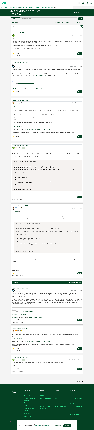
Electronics (27, 402)
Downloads (73, 395)
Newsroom (57, 403)
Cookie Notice (46, 425)
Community (6, 7)
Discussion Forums (14, 7)
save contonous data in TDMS (19, 33)
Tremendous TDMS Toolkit (40, 75)
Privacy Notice (38, 425)
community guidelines (31, 129)
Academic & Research (29, 395)
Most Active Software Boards (26, 7)
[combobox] (48, 18)
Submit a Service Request (76, 406)
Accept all (67, 425)
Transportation (27, 416)
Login (79, 12)
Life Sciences (27, 410)
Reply (79, 53)
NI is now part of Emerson (61, 395)
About (56, 398)
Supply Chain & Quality (60, 406)
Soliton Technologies (17, 126)
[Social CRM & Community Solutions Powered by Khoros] (80, 381)
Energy (26, 405)
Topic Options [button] (14, 22)
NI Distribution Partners (45, 395)
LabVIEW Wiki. (23, 86)
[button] (13, 53)
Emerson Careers (59, 401)
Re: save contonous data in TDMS (20, 62)
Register (73, 12)
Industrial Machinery (29, 408)
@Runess (16, 106)
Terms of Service (43, 403)
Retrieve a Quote (43, 401)
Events (56, 409)
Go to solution (21, 27)
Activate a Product (74, 403)
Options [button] (79, 35)
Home (2, 7)
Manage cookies (58, 425)
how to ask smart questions (44, 129)
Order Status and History (45, 398)
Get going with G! (15, 86)
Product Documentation (76, 398)
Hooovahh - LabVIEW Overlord (35, 88)
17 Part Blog (14, 88)
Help (83, 12)
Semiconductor (27, 413)
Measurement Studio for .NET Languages (44, 7)
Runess (80, 282)
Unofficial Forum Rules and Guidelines (26, 83)
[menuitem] (11, 3)
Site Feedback (73, 409)
